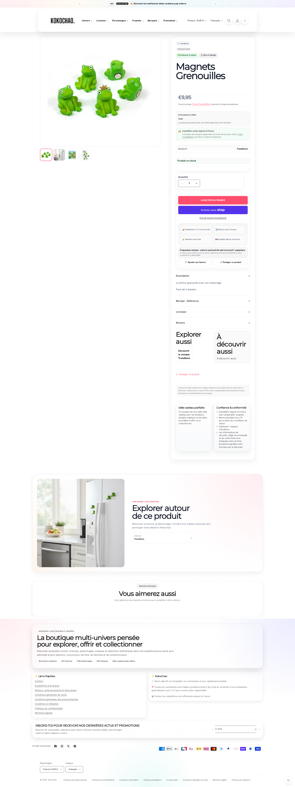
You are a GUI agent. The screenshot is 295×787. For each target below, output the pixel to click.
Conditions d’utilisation (129, 780)
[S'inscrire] (255, 729)
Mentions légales (43, 713)
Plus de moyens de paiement (213, 218)
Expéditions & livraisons (47, 685)
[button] (245, 20)
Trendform (242, 149)
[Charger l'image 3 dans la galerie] (72, 155)
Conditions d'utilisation (47, 703)
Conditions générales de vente (51, 694)
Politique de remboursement (75, 780)
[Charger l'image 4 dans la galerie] (85, 155)
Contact (39, 681)
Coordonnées (172, 780)
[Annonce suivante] (215, 3)
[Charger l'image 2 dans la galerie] (59, 155)
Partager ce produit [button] (189, 374)
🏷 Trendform (183, 43)
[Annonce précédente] (79, 3)
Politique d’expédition (153, 780)
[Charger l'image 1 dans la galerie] (46, 155)
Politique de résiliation (241, 780)
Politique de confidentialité (49, 708)
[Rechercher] (229, 20)
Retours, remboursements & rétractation (56, 690)
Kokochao (52, 780)
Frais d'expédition (201, 104)
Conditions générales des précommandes (56, 699)
